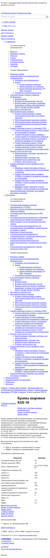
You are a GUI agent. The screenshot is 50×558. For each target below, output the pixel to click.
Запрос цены (22, 414)
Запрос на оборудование (27, 412)
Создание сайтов (7, 543)
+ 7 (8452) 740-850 (8, 22)
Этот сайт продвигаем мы (11, 549)
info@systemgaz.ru (7, 33)
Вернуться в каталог (9, 505)
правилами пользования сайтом (28, 535)
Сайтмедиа (6, 541)
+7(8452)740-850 (7, 512)
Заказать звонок (7, 30)
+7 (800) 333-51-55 (8, 26)
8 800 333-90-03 (7, 514)
